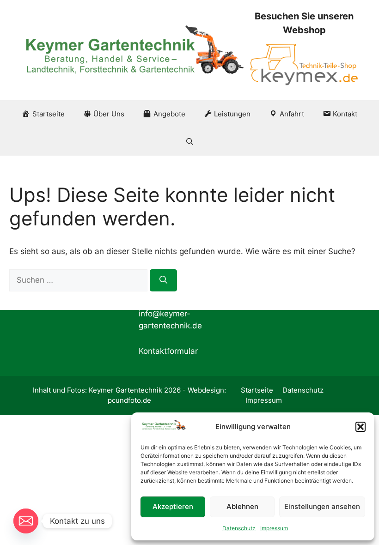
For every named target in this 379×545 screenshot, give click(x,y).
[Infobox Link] (304, 50)
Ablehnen (242, 506)
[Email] (25, 521)
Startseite (257, 390)
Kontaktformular (168, 351)
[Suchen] (163, 280)
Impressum (274, 528)
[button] (360, 426)
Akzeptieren (173, 506)
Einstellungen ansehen (322, 506)
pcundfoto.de (129, 400)
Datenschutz (239, 528)
